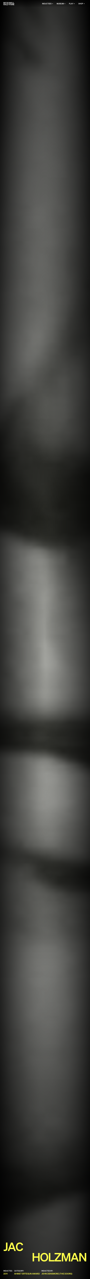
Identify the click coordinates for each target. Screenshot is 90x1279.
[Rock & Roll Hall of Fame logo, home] (9, 3)
